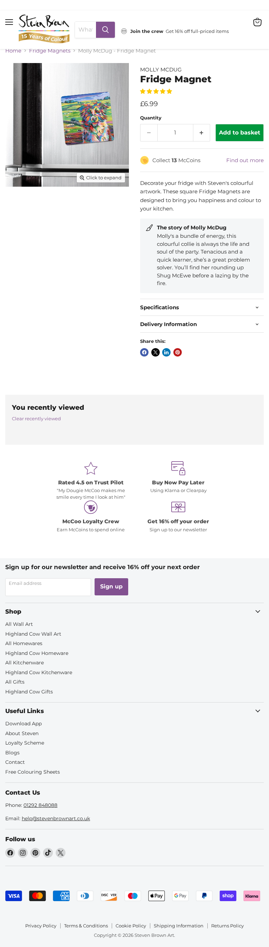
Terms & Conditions (86, 925)
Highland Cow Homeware (36, 653)
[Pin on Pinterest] (177, 352)
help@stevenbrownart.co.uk (56, 818)
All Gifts (15, 682)
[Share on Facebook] (144, 352)
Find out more (245, 160)
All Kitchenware (24, 662)
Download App (23, 723)
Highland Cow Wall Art (33, 634)
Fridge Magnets (49, 51)
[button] (156, 91)
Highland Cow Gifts (29, 692)
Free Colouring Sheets (32, 772)
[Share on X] (155, 352)
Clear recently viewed (36, 418)
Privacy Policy (40, 925)
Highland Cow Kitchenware (38, 672)
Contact (15, 762)
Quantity (150, 117)
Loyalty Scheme (24, 743)
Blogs (12, 752)
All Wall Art (19, 624)
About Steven (22, 733)
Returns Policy (227, 925)
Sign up (111, 586)
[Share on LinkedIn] (166, 352)
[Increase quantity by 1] (202, 132)
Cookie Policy (131, 925)
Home (13, 51)
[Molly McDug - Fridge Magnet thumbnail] (16, 204)
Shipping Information (179, 925)
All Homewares (23, 643)
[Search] (105, 30)
